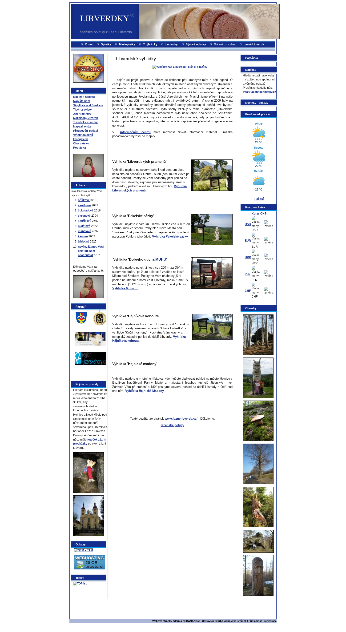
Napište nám (81, 101)
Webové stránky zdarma (167, 621)
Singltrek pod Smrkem (88, 105)
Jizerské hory (82, 113)
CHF (248, 290)
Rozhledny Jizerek (85, 118)
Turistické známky (85, 122)
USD (248, 224)
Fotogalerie (80, 139)
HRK (248, 257)
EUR (248, 240)
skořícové (84, 221)
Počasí (259, 199)
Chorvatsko (81, 143)
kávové (83, 236)
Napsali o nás (82, 126)
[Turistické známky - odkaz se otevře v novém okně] (99, 317)
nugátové (84, 226)
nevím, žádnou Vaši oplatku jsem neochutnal (91, 251)
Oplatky (106, 44)
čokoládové (85, 210)
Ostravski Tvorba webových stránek (224, 621)
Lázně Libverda (254, 44)
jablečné (83, 241)
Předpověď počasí (85, 130)
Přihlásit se (255, 621)
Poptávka (79, 147)
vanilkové (84, 205)
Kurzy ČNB (259, 213)
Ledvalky (171, 44)
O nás (89, 44)
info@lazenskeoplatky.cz (259, 92)
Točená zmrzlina (225, 44)
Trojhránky (150, 44)
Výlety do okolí (83, 135)
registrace (270, 621)
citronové (84, 215)
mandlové (84, 231)
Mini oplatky (127, 44)
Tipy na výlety (82, 109)
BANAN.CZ (193, 621)
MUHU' (166, 259)
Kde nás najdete (84, 97)
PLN (247, 274)
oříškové (84, 200)
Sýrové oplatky (196, 44)
